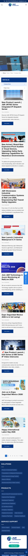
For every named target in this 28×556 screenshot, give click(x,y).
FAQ (23, 527)
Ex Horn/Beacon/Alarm (7, 506)
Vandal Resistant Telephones (8, 503)
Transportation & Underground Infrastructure (12, 473)
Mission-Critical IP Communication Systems (12, 494)
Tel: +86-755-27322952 (9, 1)
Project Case (6, 88)
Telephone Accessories (7, 513)
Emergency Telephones (7, 509)
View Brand (14, 546)
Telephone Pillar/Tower (7, 516)
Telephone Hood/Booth (20, 516)
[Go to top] (26, 552)
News (12, 73)
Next (22, 455)
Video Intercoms (18, 513)
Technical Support (16, 527)
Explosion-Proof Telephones (8, 497)
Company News (17, 73)
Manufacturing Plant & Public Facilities (11, 482)
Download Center (6, 530)
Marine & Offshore (6, 479)
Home (4, 73)
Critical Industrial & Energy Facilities (10, 476)
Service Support (5, 527)
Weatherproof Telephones (7, 500)
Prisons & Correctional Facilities (9, 469)
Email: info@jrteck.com (20, 1)
